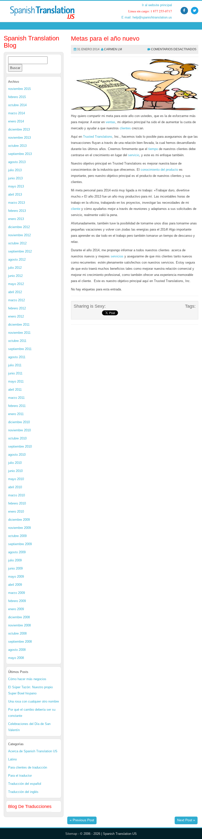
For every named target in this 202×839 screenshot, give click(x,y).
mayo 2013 (16, 186)
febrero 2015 (17, 97)
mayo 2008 (16, 658)
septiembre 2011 (20, 349)
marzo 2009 (16, 593)
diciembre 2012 (19, 227)
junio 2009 (15, 568)
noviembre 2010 (19, 430)
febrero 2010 (17, 503)
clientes (125, 128)
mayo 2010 (16, 479)
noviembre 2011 (19, 333)
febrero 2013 (17, 211)
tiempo (153, 149)
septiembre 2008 (20, 641)
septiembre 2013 (20, 154)
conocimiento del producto (159, 169)
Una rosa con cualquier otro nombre (33, 701)
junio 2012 (15, 276)
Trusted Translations (97, 136)
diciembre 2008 (19, 617)
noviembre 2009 (19, 528)
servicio (133, 155)
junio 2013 (15, 178)
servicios (117, 256)
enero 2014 (16, 121)
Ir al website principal (157, 5)
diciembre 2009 (19, 519)
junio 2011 (15, 373)
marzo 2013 (16, 202)
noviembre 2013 (19, 137)
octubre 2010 (17, 438)
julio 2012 (15, 267)
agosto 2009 (17, 552)
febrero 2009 (17, 601)
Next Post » (186, 820)
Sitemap (71, 834)
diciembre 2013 (19, 129)
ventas (110, 122)
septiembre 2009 (20, 544)
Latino (12, 759)
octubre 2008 (17, 633)
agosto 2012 (17, 259)
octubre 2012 (17, 243)
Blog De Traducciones (29, 806)
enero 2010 (16, 511)
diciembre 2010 (19, 422)
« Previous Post (82, 820)
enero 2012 (16, 316)
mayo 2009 (16, 576)
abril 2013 (15, 194)
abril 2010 (15, 487)
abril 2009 (15, 585)
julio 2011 (14, 365)
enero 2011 (16, 414)
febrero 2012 (17, 308)
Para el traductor (20, 775)
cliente (75, 209)
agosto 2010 (17, 454)
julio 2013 (15, 170)
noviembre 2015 (19, 89)
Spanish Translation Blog (31, 41)
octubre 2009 (17, 536)
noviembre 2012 (19, 235)
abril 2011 (15, 389)
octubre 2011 (17, 341)
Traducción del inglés (23, 792)
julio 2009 (15, 560)
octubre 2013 (17, 146)
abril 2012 (15, 292)
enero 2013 (16, 219)
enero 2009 (16, 609)
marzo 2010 (16, 495)
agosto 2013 (17, 162)
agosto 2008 (17, 650)
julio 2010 (15, 463)
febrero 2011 (17, 406)
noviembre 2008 (19, 625)
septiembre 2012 (20, 251)
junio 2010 (15, 471)
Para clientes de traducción (27, 767)
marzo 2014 (16, 113)
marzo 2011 (16, 398)
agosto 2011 (16, 357)
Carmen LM (113, 49)
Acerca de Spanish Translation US (32, 751)
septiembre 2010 (20, 446)
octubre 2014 (17, 105)
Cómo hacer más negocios (27, 679)
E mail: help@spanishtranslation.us (146, 17)
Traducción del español (24, 784)
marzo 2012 (16, 300)
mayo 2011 (16, 381)
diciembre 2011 (19, 324)
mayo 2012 (16, 284)
